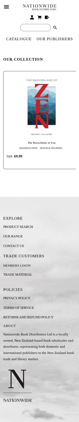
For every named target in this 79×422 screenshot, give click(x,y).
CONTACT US (13, 246)
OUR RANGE (13, 236)
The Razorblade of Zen (42, 143)
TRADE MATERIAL (17, 274)
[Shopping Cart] (39, 17)
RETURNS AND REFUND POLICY (28, 317)
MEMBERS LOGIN (17, 265)
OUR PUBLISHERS (55, 39)
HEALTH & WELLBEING (51, 148)
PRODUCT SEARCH (18, 227)
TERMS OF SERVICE (18, 308)
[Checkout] (47, 17)
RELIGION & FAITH (28, 148)
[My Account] (32, 17)
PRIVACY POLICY (16, 298)
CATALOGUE (19, 39)
